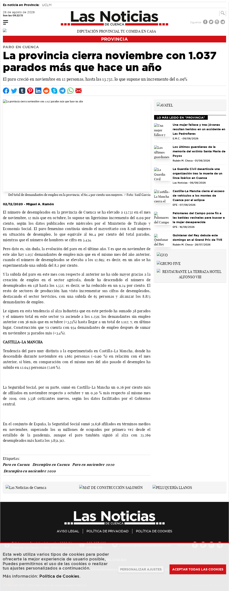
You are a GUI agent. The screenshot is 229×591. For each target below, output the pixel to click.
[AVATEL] (165, 105)
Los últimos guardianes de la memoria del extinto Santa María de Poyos (199, 151)
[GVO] (162, 254)
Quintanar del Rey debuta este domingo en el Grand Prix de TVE (197, 237)
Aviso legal (68, 531)
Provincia (114, 39)
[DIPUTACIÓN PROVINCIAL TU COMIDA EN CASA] (114, 31)
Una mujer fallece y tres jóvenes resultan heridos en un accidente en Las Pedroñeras (199, 129)
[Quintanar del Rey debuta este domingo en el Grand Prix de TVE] (162, 240)
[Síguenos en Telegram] (223, 22)
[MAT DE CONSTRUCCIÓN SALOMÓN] (111, 487)
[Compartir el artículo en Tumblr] (22, 91)
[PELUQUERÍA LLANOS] (172, 487)
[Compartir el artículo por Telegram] (62, 91)
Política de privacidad (108, 531)
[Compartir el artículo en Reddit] (46, 91)
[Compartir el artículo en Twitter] (14, 91)
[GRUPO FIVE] (169, 263)
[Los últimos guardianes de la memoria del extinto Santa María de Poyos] (162, 152)
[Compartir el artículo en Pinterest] (30, 91)
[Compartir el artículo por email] (78, 91)
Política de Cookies (154, 531)
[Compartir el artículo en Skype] (54, 91)
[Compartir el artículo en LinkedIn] (38, 91)
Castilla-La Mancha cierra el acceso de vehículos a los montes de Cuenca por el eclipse (199, 195)
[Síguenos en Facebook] (206, 22)
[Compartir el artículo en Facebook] (6, 91)
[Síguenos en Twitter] (211, 22)
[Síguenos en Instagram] (217, 22)
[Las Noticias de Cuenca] (114, 18)
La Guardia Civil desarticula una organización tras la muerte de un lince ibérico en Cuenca (197, 173)
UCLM (46, 4)
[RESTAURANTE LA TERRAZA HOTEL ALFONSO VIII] (190, 274)
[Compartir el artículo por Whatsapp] (70, 91)
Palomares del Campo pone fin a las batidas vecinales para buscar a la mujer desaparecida (199, 218)
